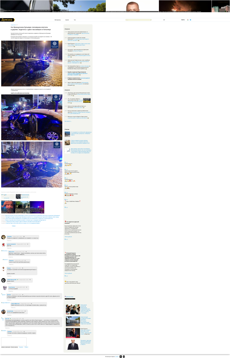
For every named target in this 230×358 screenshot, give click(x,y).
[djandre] (3, 294)
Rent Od (7, 318)
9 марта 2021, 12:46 (16, 268)
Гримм (9, 268)
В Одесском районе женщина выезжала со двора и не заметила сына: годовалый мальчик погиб (22, 210)
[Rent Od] (2, 320)
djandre (9, 294)
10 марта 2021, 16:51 (17, 318)
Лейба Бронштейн (11, 279)
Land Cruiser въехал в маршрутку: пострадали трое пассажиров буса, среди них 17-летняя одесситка (29, 218)
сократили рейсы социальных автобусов (77, 118)
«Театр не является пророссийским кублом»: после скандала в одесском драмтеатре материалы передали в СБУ (80, 142)
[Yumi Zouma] (5, 289)
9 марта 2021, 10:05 (17, 236)
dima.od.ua (11, 251)
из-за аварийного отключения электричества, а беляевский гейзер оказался (79, 67)
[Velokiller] (3, 239)
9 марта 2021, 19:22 (20, 287)
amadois (10, 331)
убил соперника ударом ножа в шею (79, 56)
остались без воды (84, 66)
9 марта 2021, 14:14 (25, 303)
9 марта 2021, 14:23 (18, 311)
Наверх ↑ (14, 226)
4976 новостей (23, 197)
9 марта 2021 (13, 24)
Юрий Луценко (71, 43)
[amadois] (3, 330)
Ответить (9, 240)
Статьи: (67, 129)
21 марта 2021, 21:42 (17, 331)
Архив (67, 19)
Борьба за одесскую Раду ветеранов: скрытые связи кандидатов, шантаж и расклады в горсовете (73, 11)
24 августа (67, 90)
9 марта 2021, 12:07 (19, 260)
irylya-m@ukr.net (15, 303)
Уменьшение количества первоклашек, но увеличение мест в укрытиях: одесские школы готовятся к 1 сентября (85, 309)
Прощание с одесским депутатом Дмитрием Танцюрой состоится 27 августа (86, 342)
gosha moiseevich (11, 244)
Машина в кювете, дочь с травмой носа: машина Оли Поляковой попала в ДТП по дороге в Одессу (7, 210)
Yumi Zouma (12, 287)
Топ (75, 19)
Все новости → (68, 121)
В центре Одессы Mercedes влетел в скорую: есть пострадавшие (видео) (23, 223)
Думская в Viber (69, 296)
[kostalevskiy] (3, 313)
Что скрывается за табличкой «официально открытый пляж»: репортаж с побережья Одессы (81, 133)
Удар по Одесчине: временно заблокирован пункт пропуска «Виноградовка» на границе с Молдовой (180, 11)
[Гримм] (3, 270)
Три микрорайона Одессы (74, 66)
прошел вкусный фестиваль (83, 94)
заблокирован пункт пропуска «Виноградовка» (78, 83)
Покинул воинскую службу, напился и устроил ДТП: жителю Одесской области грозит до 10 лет (37, 210)
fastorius (11, 260)
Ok (120, 356)
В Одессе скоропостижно (74, 78)
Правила (21, 347)
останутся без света (77, 107)
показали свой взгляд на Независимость (75, 100)
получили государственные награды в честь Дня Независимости (79, 112)
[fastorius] (5, 259)
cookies (117, 356)
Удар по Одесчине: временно (75, 82)
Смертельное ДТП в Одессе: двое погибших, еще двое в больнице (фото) (23, 221)
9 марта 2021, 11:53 (19, 251)
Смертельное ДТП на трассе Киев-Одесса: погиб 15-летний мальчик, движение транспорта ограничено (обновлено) (32, 215)
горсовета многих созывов (74, 79)
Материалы (58, 19)
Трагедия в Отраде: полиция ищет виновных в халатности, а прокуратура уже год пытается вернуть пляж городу (32, 217)
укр (164, 19)
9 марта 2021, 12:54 (23, 279)
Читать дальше (68, 236)
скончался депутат (85, 78)
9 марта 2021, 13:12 (16, 294)
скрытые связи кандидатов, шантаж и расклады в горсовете (77, 74)
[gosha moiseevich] (3, 246)
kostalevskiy (10, 311)
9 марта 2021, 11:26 (21, 244)
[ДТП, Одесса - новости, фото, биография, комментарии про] (2, 194)
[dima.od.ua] (4, 250)
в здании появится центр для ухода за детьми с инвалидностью (78, 62)
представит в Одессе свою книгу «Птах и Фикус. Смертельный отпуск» (79, 44)
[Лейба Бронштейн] (3, 282)
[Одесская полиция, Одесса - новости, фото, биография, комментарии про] (18, 198)
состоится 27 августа (77, 51)
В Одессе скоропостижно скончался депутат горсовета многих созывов (121, 11)
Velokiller (9, 236)
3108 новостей (6, 198)
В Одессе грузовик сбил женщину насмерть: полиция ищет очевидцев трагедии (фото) (25, 220)
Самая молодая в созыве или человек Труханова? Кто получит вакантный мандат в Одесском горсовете (86, 320)
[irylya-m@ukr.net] (5, 302)
